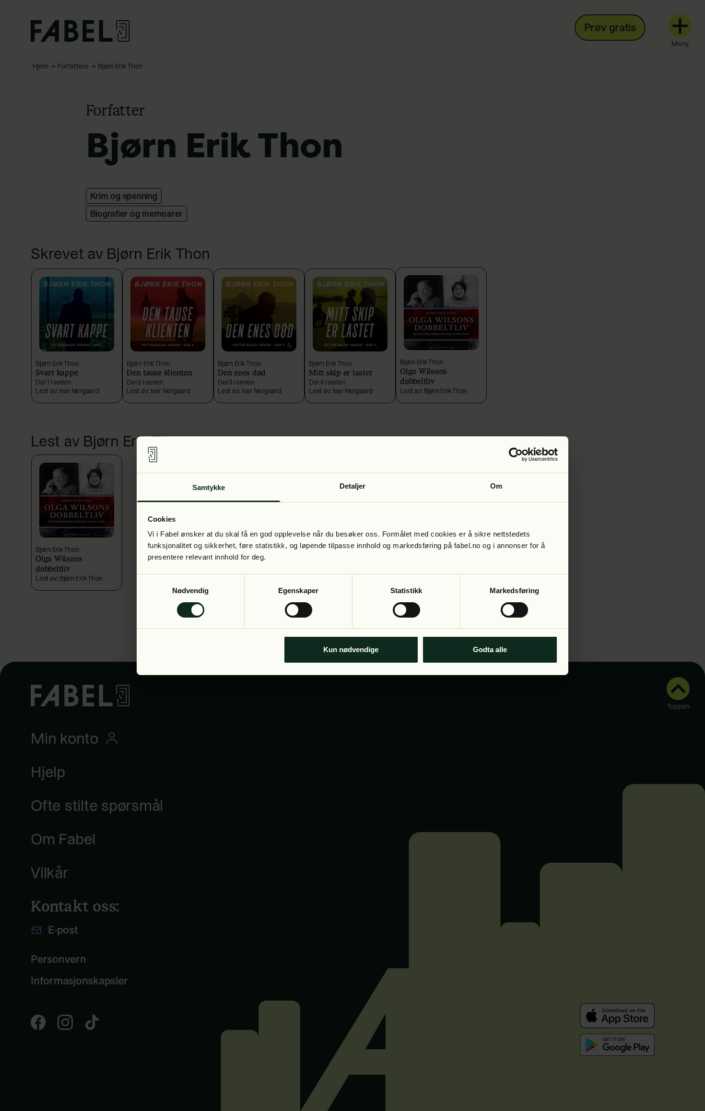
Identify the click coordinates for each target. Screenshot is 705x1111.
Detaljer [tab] (353, 486)
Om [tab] (496, 486)
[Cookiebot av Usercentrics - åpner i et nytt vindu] (516, 454)
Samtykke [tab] (208, 487)
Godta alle (490, 649)
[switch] (298, 610)
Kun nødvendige (350, 649)
